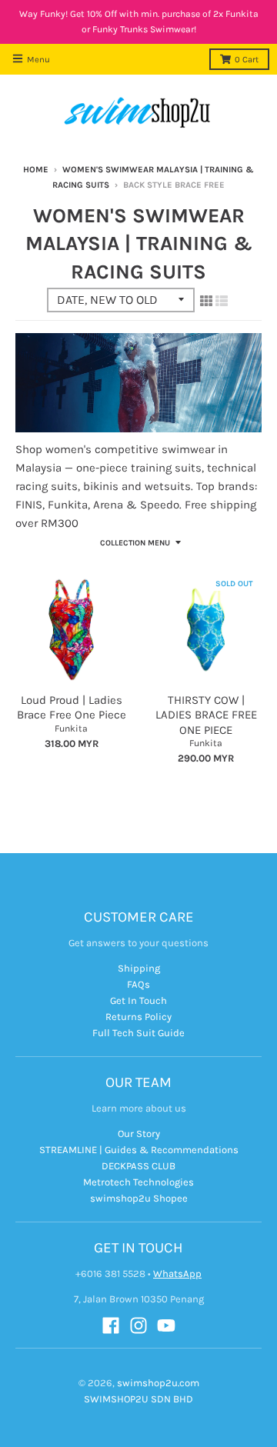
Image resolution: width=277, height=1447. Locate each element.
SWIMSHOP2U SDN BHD (138, 1399)
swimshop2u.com (158, 1383)
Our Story (139, 1133)
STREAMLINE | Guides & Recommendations (139, 1149)
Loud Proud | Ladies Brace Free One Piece (71, 707)
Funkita (71, 728)
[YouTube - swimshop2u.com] (166, 1325)
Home (35, 170)
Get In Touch (138, 1000)
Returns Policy (138, 1016)
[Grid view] (206, 301)
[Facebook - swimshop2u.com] (111, 1325)
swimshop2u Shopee (139, 1198)
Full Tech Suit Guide (138, 1033)
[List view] (221, 301)
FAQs (138, 984)
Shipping (139, 968)
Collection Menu (135, 543)
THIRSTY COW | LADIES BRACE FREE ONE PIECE (206, 715)
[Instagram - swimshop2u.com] (138, 1325)
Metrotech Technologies (138, 1182)
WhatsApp (177, 1273)
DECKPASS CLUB (138, 1166)
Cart (247, 60)
